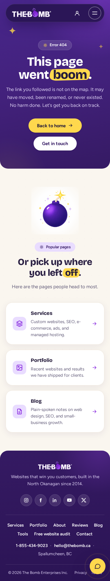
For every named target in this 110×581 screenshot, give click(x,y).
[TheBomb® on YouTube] (69, 500)
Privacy (80, 572)
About (59, 525)
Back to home (51, 125)
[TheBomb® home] (31, 13)
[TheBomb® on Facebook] (41, 500)
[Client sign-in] (77, 13)
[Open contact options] (97, 566)
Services (15, 525)
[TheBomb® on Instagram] (26, 500)
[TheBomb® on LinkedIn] (55, 500)
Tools (22, 534)
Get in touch (55, 144)
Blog (98, 525)
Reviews (80, 525)
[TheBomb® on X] (84, 500)
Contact (84, 534)
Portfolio (38, 525)
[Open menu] (94, 13)
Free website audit (52, 534)
